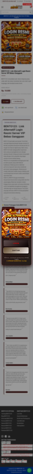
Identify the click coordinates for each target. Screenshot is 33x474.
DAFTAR (16, 250)
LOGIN (16, 243)
